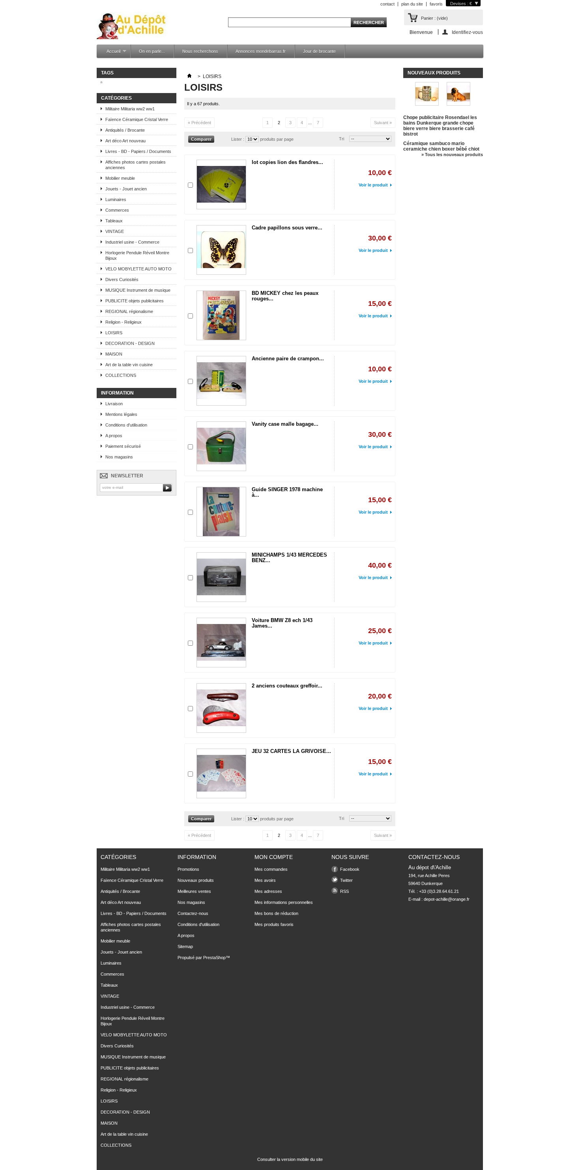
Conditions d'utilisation (126, 425)
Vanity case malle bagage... (285, 424)
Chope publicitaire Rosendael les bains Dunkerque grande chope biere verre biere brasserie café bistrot (440, 126)
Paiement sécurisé (123, 446)
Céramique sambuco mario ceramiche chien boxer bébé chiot (441, 146)
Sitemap (185, 946)
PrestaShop (214, 957)
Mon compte (273, 857)
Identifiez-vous (467, 32)
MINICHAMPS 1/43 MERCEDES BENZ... (289, 557)
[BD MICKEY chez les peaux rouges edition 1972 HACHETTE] (221, 315)
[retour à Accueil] (189, 76)
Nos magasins (119, 457)
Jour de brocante (319, 51)
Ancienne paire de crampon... (288, 358)
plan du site (412, 4)
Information (117, 393)
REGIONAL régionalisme (129, 311)
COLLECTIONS (120, 375)
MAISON (113, 354)
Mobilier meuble (120, 178)
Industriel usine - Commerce (132, 242)
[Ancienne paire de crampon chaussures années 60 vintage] (221, 381)
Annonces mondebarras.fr (261, 51)
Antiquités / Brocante (125, 130)
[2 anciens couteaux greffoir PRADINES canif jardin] (221, 708)
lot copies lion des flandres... (287, 162)
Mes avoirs (265, 880)
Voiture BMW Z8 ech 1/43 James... (282, 623)
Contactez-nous (193, 913)
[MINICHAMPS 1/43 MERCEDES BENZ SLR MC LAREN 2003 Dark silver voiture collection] (221, 577)
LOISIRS (113, 332)
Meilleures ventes (194, 891)
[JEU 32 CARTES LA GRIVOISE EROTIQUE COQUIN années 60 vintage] (221, 773)
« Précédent (199, 122)
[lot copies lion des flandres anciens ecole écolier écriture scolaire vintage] (221, 184)
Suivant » (383, 122)
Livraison (114, 403)
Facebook (349, 869)
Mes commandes (271, 869)
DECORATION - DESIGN (130, 343)
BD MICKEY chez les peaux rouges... (285, 296)
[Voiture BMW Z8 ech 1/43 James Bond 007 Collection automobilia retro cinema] (221, 642)
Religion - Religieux (123, 322)
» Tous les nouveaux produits (452, 154)
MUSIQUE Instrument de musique (137, 290)
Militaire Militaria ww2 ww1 (130, 108)
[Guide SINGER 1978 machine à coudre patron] (221, 512)
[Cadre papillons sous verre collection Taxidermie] (221, 250)
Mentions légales (121, 414)
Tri (341, 138)
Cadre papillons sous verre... (287, 228)
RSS (344, 891)
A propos (113, 435)
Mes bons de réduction (276, 913)
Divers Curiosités (121, 279)
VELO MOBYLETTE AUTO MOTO (138, 268)
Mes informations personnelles (283, 902)
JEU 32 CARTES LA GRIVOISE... (291, 751)
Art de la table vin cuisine (129, 364)
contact (387, 4)
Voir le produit (373, 185)
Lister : (238, 139)
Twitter (346, 880)
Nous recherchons (200, 51)
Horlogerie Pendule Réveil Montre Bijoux (137, 255)
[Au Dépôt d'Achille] (132, 26)
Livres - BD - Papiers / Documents (138, 151)
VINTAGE (114, 231)
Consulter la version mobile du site (290, 1159)
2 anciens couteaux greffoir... (287, 686)
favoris (436, 4)
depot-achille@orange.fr (447, 899)
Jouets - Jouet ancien (126, 188)
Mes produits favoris (274, 924)
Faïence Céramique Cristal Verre (136, 119)
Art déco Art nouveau (125, 140)
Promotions (188, 869)
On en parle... (152, 51)
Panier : (434, 18)
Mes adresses (268, 891)
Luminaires (115, 199)
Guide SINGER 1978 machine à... (287, 492)
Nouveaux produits (434, 73)
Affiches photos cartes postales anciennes (135, 165)
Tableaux (114, 220)
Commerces (117, 210)
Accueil (109, 53)
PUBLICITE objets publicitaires (134, 300)
